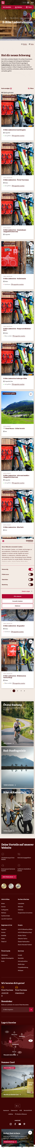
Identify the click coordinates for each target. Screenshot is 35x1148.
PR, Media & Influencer (21, 1114)
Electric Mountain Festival (25, 944)
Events (20, 925)
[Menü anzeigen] (32, 2)
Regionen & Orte (6, 925)
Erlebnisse (20, 909)
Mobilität (3, 935)
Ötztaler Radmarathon (23, 941)
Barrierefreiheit (28, 1110)
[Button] (31, 1010)
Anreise (3, 932)
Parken (3, 938)
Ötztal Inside (5, 951)
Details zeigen (26, 591)
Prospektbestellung (23, 967)
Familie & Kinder (5, 916)
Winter (3, 903)
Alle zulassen (17, 596)
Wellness (3, 913)
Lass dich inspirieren (6, 919)
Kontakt (20, 955)
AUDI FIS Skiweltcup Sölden (25, 929)
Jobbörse (10, 1114)
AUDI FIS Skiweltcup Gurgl (25, 932)
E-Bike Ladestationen (25, 18)
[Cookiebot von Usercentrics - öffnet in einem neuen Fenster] (26, 541)
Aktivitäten (5, 899)
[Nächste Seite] (24, 691)
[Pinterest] (24, 1124)
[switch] (30, 574)
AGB (20, 1110)
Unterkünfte (21, 903)
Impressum (6, 1110)
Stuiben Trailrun (22, 935)
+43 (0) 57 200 (4, 993)
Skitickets (20, 906)
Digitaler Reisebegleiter (7, 958)
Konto (2, 961)
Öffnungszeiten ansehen (18, 135)
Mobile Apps (21, 964)
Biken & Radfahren (14, 18)
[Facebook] (15, 1124)
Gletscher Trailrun (22, 938)
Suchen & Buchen (23, 899)
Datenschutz (14, 1110)
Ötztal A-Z (3, 941)
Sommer (3, 906)
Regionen (3, 929)
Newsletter (21, 958)
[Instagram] (10, 1124)
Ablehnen (17, 606)
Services (21, 951)
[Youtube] (19, 1124)
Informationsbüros (23, 961)
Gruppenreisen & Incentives (25, 913)
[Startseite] (5, 18)
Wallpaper (20, 970)
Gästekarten (4, 955)
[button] (17, 1106)
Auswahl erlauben (17, 601)
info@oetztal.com (19, 993)
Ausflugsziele (4, 909)
